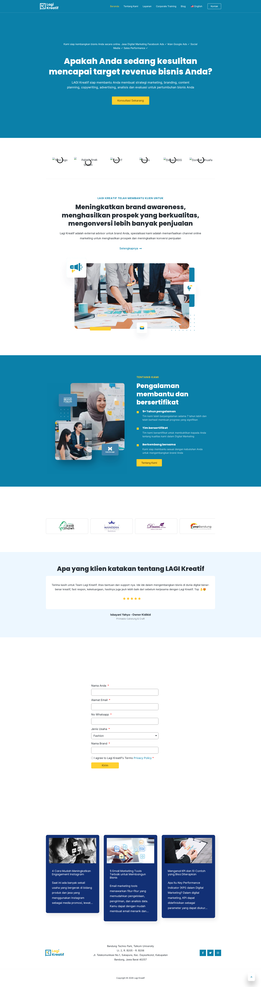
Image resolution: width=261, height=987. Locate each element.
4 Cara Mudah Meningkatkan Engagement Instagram (71, 872)
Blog (183, 6)
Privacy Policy (143, 758)
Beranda (114, 6)
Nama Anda (99, 685)
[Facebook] (203, 953)
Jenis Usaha (99, 729)
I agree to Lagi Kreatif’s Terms (124, 758)
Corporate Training (166, 6)
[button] (214, 6)
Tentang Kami (131, 6)
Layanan (147, 6)
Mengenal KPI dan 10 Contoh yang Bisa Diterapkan (186, 872)
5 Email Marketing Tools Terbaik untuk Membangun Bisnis (128, 874)
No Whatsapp (100, 714)
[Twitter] (210, 953)
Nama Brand (99, 743)
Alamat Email (99, 700)
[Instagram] (218, 953)
